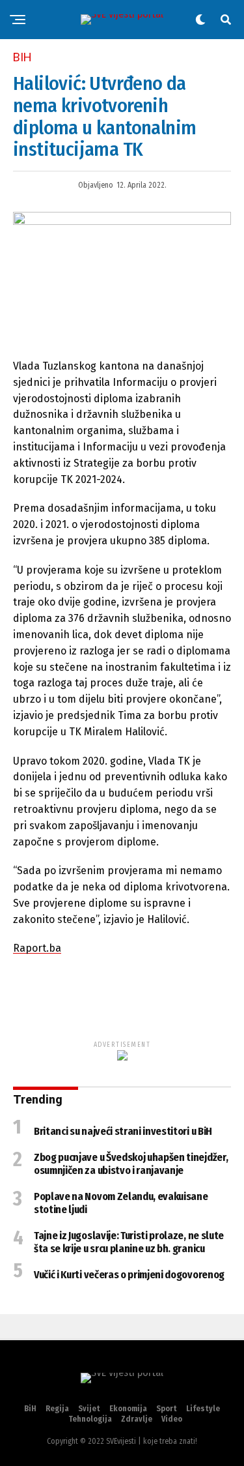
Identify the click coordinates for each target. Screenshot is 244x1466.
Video (171, 1419)
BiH (30, 1408)
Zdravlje (136, 1419)
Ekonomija (128, 1408)
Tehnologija (90, 1419)
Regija (57, 1408)
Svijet (89, 1408)
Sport (166, 1408)
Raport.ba (37, 948)
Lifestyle (203, 1408)
